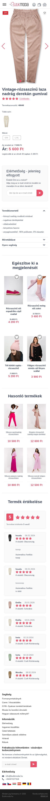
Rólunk (5, 742)
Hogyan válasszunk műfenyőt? (15, 714)
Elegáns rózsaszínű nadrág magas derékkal (36, 433)
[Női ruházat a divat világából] (19, 4)
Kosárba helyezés (16, 319)
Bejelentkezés (33, 764)
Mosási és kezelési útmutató (14, 710)
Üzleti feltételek (8, 731)
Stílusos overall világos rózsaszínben (36, 477)
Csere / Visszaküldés (11, 702)
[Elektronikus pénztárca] (39, 5)
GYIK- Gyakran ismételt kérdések (16, 706)
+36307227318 (12, 779)
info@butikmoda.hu (14, 776)
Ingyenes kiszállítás (10, 727)
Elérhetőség (7, 723)
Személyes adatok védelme (14, 735)
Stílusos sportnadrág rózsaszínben (13, 433)
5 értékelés (24, 98)
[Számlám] (34, 5)
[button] (20, 81)
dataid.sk (44, 796)
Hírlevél (5, 738)
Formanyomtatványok (11, 699)
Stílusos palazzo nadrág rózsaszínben (13, 477)
